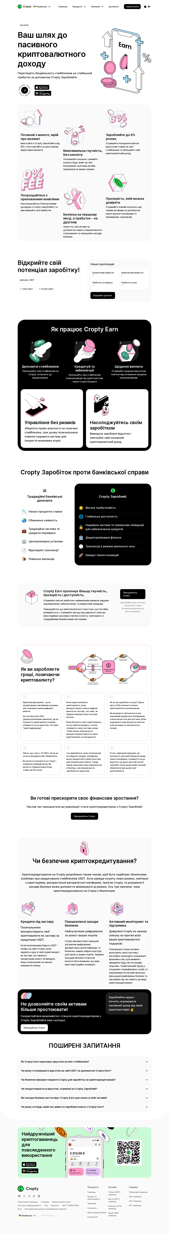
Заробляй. (92, 1203)
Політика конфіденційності (30, 1205)
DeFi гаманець (135, 1201)
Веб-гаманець (135, 1196)
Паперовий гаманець (138, 1192)
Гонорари (45, 1202)
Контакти (55, 1205)
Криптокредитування (96, 1212)
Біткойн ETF (92, 1217)
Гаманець (91, 1192)
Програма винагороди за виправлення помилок (45, 1209)
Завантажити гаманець (28, 1202)
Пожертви (92, 1208)
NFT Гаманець (135, 1205)
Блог (20, 1209)
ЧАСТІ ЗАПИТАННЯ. (70, 1205)
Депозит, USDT (27, 280)
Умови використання (61, 1202)
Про (46, 1205)
